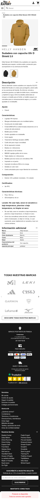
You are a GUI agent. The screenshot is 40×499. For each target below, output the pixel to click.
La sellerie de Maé (8, 458)
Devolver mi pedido (8, 402)
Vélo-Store (24, 461)
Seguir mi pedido (7, 400)
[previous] (1, 296)
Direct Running (7, 440)
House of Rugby (7, 456)
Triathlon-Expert (26, 456)
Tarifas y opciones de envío (11, 425)
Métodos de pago (7, 423)
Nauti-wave (5, 463)
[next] (38, 296)
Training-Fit (25, 454)
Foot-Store (5, 447)
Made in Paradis (7, 461)
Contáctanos (20, 334)
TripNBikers (25, 458)
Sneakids (24, 449)
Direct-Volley (6, 442)
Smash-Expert (26, 444)
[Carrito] (38, 2)
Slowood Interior (26, 442)
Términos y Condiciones (10, 416)
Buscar (11, 8)
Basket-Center (6, 435)
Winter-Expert (25, 463)
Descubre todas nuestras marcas (20, 318)
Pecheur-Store (26, 437)
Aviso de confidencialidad (10, 428)
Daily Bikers (6, 437)
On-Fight (5, 465)
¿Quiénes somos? (8, 411)
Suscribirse (20, 482)
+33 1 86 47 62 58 (20, 341)
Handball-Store (7, 454)
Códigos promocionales (10, 405)
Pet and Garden (26, 440)
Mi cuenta (5, 395)
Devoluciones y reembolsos (11, 418)
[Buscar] (7, 8)
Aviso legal (5, 421)
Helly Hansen (14, 49)
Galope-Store (6, 449)
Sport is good (25, 451)
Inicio (3, 13)
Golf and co (5, 451)
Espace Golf (6, 444)
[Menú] (2, 8)
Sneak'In (24, 447)
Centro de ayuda (7, 398)
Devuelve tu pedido (20, 370)
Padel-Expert (25, 435)
